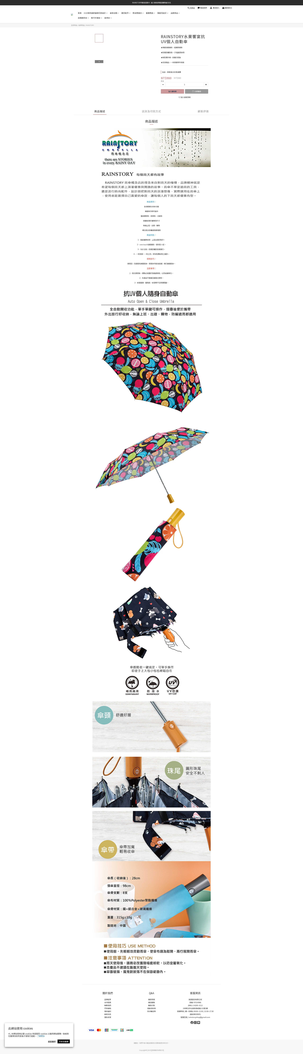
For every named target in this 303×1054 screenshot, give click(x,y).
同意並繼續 (63, 1041)
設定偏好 (52, 1041)
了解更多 (41, 1036)
